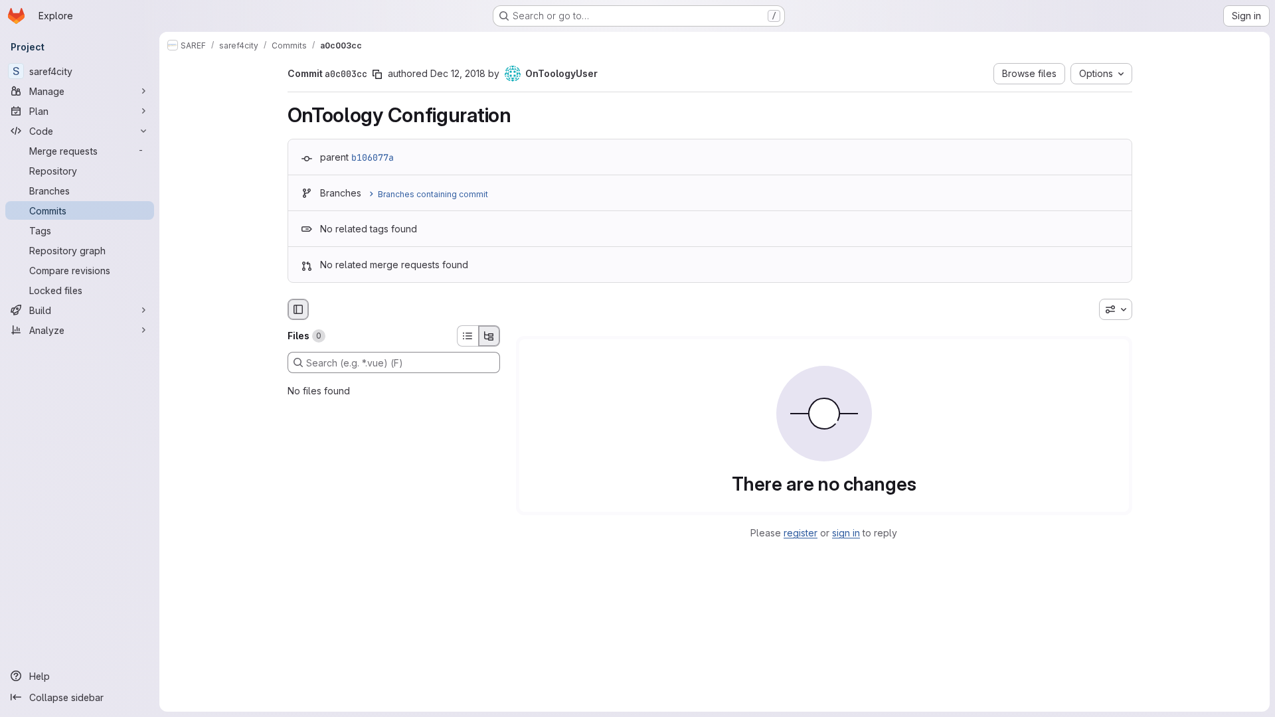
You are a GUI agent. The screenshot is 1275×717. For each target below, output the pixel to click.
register (800, 532)
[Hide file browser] (298, 309)
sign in (846, 532)
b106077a (372, 157)
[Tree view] (489, 336)
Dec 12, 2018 (457, 73)
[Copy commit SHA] (377, 74)
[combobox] (1115, 309)
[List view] (467, 336)
